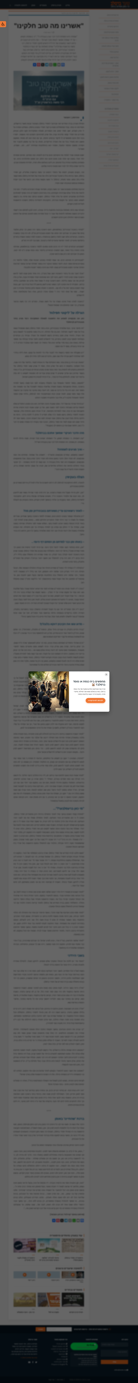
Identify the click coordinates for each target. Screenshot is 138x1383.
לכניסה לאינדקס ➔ (95, 700)
